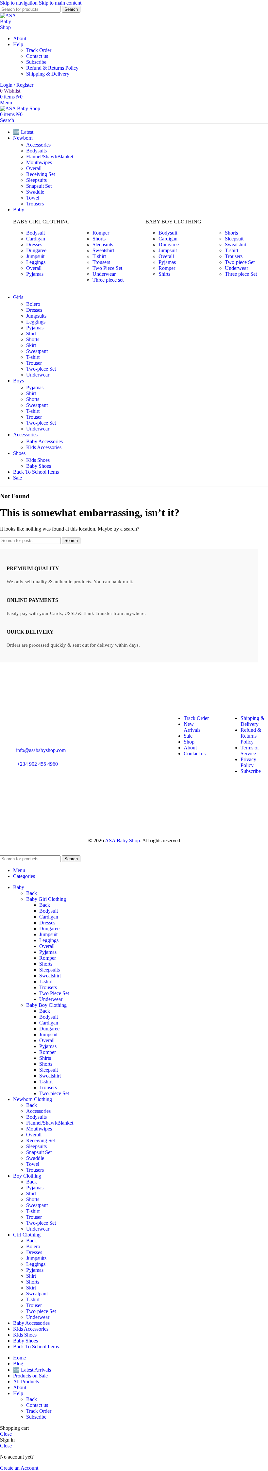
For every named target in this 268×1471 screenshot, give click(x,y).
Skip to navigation (19, 3)
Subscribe (36, 62)
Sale (188, 736)
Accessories (38, 145)
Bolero (33, 304)
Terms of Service (250, 750)
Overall (34, 168)
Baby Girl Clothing (46, 899)
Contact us (37, 56)
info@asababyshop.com (41, 750)
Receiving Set (40, 174)
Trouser (34, 363)
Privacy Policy (248, 762)
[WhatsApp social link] (25, 794)
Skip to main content (60, 3)
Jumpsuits (36, 316)
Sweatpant (37, 351)
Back (31, 893)
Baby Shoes (38, 466)
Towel (32, 198)
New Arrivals (192, 727)
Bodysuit (35, 233)
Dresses (34, 244)
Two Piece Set (107, 268)
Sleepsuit (234, 238)
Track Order (38, 50)
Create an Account (19, 1468)
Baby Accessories (44, 441)
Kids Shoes (38, 460)
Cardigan (35, 238)
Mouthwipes (39, 162)
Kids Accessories (43, 447)
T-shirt (99, 256)
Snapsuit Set (39, 186)
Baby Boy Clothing (46, 1005)
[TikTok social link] (60, 794)
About (190, 747)
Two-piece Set (240, 262)
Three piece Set (241, 274)
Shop (189, 741)
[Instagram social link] (7, 794)
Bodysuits (36, 150)
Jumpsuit (35, 256)
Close (6, 1434)
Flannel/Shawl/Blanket (49, 156)
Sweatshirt (103, 250)
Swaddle (35, 192)
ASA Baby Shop (122, 840)
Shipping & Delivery (47, 74)
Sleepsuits (36, 180)
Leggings (35, 262)
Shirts (164, 274)
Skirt (31, 345)
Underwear (104, 274)
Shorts (99, 238)
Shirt (31, 333)
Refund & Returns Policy (52, 68)
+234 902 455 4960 (37, 764)
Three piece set (108, 280)
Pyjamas (34, 274)
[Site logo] (10, 27)
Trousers (35, 203)
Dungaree (36, 250)
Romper (100, 233)
